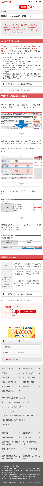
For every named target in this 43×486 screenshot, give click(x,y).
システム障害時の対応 (29, 450)
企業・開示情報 (28, 382)
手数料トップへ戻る (12, 360)
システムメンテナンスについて (13, 407)
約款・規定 (6, 386)
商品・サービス (28, 368)
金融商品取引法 (8, 391)
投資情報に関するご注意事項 (12, 420)
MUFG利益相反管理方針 (29, 443)
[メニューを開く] (39, 7)
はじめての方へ (8, 368)
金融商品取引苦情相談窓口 (29, 457)
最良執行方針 (27, 433)
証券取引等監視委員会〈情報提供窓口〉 (9, 457)
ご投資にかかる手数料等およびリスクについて (19, 415)
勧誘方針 (5, 433)
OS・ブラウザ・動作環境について (14, 402)
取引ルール (26, 386)
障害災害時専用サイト (9, 450)
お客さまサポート (28, 377)
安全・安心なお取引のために (12, 398)
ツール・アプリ (28, 373)
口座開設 (23, 7)
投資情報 (5, 377)
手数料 (4, 11)
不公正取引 (6, 424)
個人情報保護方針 (8, 437)
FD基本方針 (26, 437)
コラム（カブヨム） (9, 382)
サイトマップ (7, 411)
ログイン (32, 7)
